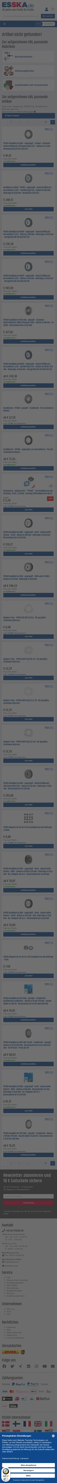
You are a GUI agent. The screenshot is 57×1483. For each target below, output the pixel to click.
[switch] (5, 1479)
